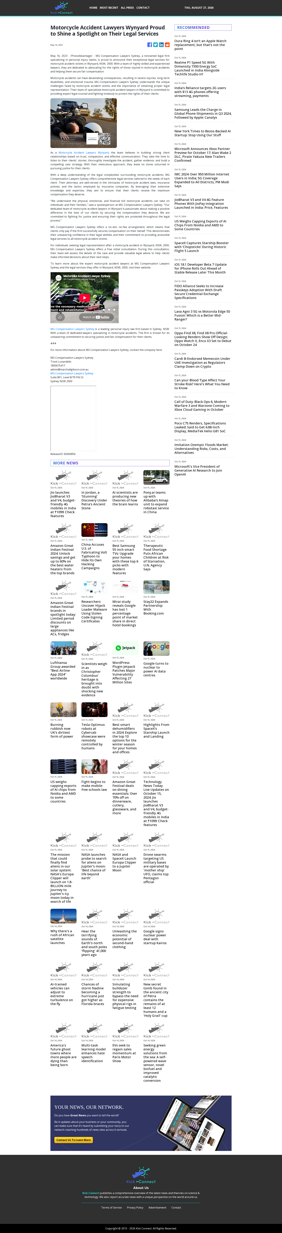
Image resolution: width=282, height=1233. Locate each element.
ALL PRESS (127, 7)
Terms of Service (111, 1207)
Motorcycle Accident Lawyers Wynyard (84, 152)
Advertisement (157, 1207)
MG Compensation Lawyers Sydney (72, 329)
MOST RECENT (109, 7)
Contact (176, 1207)
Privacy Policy (135, 1207)
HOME (93, 7)
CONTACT (143, 7)
